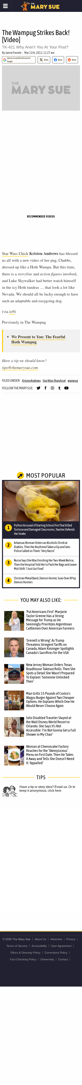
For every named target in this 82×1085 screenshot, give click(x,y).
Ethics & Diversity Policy (25, 952)
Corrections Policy (56, 952)
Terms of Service (16, 945)
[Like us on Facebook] (45, 389)
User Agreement (61, 945)
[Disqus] (41, 859)
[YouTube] (66, 389)
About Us (40, 939)
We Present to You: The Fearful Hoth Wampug (38, 339)
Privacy (70, 939)
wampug (73, 380)
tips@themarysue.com (20, 367)
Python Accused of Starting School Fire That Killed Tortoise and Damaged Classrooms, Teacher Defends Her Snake (44, 529)
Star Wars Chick (15, 253)
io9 (12, 311)
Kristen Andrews (31, 380)
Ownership (47, 959)
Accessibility (39, 945)
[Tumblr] (59, 389)
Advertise (56, 939)
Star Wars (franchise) (54, 380)
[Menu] (5, 6)
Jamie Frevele (13, 52)
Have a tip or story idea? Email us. (44, 787)
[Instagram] (52, 389)
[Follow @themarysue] (38, 389)
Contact (63, 959)
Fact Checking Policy (23, 959)
